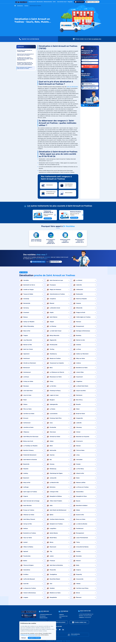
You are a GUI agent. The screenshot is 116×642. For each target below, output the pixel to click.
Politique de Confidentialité (27, 634)
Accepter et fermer (34, 637)
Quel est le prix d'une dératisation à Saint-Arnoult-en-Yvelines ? (25, 55)
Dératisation (40, 1)
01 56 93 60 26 (35, 39)
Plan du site (68, 640)
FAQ (60, 617)
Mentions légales (59, 640)
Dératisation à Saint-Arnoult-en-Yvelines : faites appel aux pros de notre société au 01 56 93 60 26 (25, 63)
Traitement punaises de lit (48, 211)
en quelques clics (96, 39)
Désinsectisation (48, 1)
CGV (64, 640)
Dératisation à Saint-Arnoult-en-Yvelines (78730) (24, 51)
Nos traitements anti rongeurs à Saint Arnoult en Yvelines (24, 68)
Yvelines (26, 5)
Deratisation (20, 5)
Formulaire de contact (59, 622)
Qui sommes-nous (63, 616)
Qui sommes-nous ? (62, 1)
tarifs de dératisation (72, 86)
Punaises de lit (32, 1)
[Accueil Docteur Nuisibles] (21, 2)
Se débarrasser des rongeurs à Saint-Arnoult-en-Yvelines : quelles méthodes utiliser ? (25, 58)
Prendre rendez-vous (80, 622)
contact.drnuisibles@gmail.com (86, 614)
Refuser (24, 637)
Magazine (70, 1)
